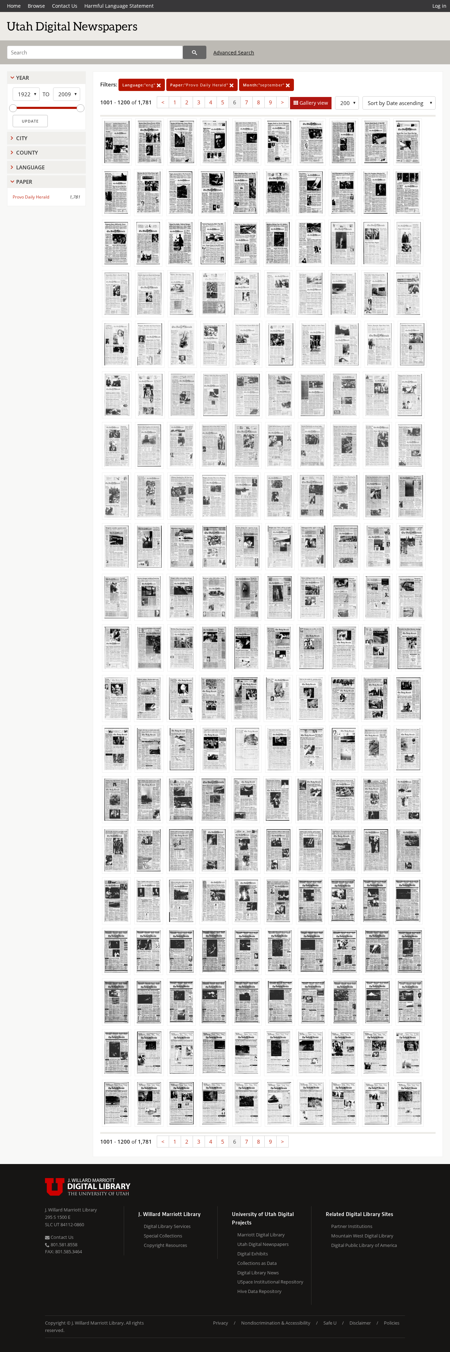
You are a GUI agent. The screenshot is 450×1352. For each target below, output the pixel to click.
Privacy (220, 1323)
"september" (264, 84)
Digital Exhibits (252, 1253)
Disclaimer (360, 1323)
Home (14, 5)
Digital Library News (258, 1272)
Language (30, 167)
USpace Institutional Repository (270, 1282)
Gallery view (313, 102)
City (21, 138)
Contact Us (64, 5)
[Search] (194, 52)
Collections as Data (257, 1263)
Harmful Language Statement (119, 5)
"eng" (139, 84)
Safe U (329, 1323)
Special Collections (163, 1236)
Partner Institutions (351, 1226)
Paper (24, 181)
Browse (36, 5)
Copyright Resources (165, 1245)
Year (22, 77)
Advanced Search (233, 52)
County (27, 152)
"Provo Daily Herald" (200, 84)
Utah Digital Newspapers (263, 1244)
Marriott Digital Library (261, 1234)
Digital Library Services (167, 1226)
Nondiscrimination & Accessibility (275, 1323)
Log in (439, 5)
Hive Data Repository (259, 1291)
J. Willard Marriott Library (71, 1210)
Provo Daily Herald (31, 197)
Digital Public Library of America (364, 1245)
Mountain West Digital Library (362, 1236)
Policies (391, 1323)
